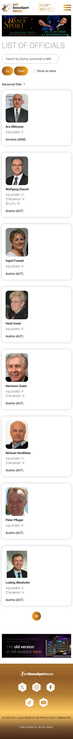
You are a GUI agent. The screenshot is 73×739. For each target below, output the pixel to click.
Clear (21, 71)
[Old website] (36, 646)
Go (7, 71)
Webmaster (64, 717)
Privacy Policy (48, 717)
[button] (36, 84)
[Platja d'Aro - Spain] (36, 25)
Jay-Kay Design (45, 726)
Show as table (46, 71)
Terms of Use (31, 717)
